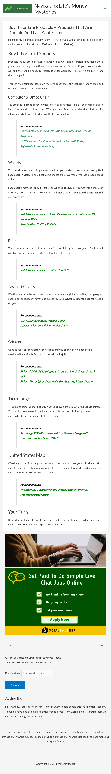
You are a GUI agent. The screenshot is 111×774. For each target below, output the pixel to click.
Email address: (13, 673)
